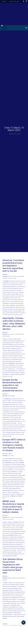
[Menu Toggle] (26, 27)
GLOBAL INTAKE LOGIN (14, 1)
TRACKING (3, 1)
